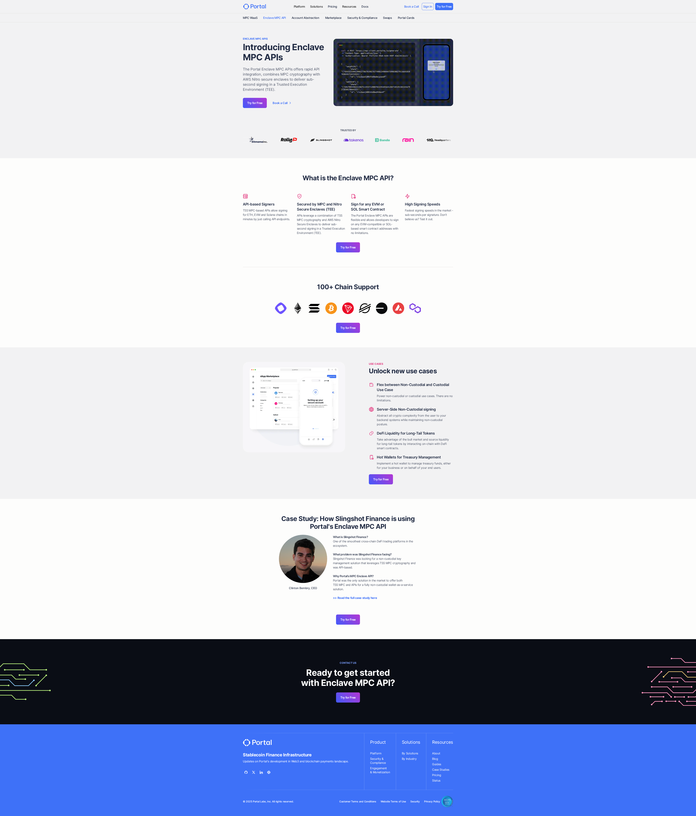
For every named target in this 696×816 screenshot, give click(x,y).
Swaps (387, 18)
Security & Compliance (362, 18)
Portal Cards (406, 18)
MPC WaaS (250, 18)
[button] (299, 6)
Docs (364, 6)
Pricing (332, 6)
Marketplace (333, 18)
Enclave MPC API (274, 18)
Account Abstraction (305, 18)
